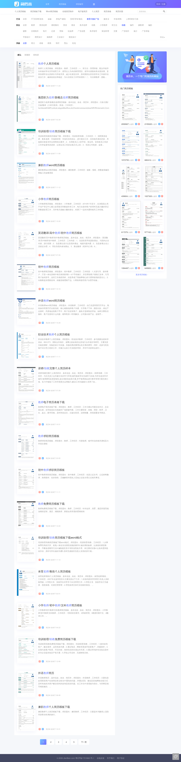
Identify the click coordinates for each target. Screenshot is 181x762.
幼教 (93, 25)
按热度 (36, 54)
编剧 (150, 25)
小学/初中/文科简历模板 (60, 605)
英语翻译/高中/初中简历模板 (60, 233)
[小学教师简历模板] (26, 209)
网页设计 (38, 37)
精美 (49, 43)
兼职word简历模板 (51, 165)
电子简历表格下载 (51, 402)
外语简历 (46, 673)
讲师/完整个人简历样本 (54, 368)
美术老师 (83, 25)
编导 (132, 25)
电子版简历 (82, 11)
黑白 (66, 43)
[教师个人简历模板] (26, 74)
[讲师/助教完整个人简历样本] (26, 379)
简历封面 (119, 11)
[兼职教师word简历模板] (26, 176)
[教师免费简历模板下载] (26, 514)
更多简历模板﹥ (142, 274)
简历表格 (107, 11)
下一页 (84, 742)
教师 (33, 25)
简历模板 (62, 4)
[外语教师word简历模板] (26, 311)
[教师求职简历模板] (26, 446)
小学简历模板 (48, 199)
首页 (47, 4)
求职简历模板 (48, 436)
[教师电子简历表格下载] (26, 413)
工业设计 (60, 37)
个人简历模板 (20, 11)
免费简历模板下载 (51, 503)
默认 (19, 54)
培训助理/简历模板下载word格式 (60, 537)
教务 (73, 25)
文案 (115, 31)
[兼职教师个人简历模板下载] (26, 717)
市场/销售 (118, 19)
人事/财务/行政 (132, 19)
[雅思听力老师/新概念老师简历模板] (26, 108)
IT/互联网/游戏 (37, 19)
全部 (25, 19)
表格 (41, 43)
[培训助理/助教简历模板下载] (26, 142)
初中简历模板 (48, 266)
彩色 (74, 43)
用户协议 (120, 758)
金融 (49, 19)
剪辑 (61, 31)
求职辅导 (79, 4)
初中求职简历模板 (51, 470)
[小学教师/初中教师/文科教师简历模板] (26, 616)
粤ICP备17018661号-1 (84, 758)
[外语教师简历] (26, 683)
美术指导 (93, 31)
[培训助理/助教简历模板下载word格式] (26, 548)
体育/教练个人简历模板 (54, 571)
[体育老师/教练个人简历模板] (26, 582)
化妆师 (70, 31)
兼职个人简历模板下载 (54, 707)
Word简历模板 (52, 11)
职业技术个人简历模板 (54, 334)
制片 (45, 31)
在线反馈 (100, 758)
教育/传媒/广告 (93, 19)
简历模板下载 (35, 11)
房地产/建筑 (61, 19)
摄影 (25, 31)
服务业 (106, 19)
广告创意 (81, 31)
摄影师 (141, 25)
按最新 (27, 54)
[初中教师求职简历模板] (26, 480)
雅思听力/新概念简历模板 (58, 97)
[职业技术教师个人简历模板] (26, 345)
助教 (123, 25)
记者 (53, 31)
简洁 (33, 43)
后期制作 (35, 31)
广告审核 (145, 31)
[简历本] (142, 66)
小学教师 (103, 25)
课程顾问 (55, 25)
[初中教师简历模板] (26, 277)
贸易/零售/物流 (76, 19)
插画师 (49, 37)
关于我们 (110, 758)
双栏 (57, 43)
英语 (65, 25)
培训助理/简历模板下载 (54, 131)
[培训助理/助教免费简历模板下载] (26, 650)
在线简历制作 (68, 11)
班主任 (114, 25)
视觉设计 (72, 37)
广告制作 (125, 31)
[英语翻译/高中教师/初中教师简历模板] (26, 243)
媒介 (135, 31)
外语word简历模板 (51, 300)
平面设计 (26, 37)
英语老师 (43, 25)
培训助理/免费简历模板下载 (57, 639)
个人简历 (95, 11)
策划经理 (105, 31)
